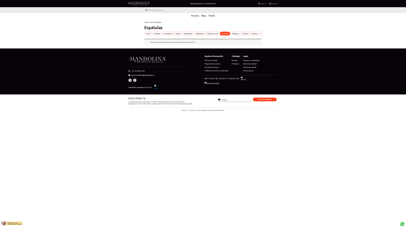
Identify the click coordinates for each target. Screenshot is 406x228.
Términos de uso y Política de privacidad (178, 104)
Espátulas (225, 34)
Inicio (146, 22)
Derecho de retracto (212, 67)
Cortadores (168, 34)
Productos (235, 64)
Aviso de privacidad (250, 64)
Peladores (235, 34)
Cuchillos (157, 34)
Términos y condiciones (251, 60)
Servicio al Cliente (211, 60)
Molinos (246, 34)
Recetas (234, 60)
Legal (245, 56)
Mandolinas (188, 34)
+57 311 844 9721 (209, 4)
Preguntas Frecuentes (212, 64)
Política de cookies (249, 67)
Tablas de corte (212, 34)
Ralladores (200, 34)
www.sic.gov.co (248, 71)
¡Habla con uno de (15, 223)
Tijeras (177, 34)
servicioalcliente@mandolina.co (142, 75)
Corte (151, 22)
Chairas (254, 34)
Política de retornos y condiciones (216, 71)
